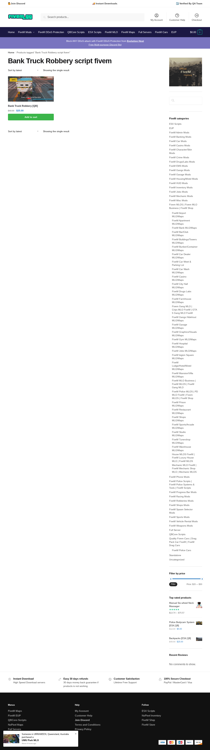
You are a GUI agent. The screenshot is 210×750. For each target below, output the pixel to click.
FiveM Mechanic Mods (181, 196)
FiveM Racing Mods (179, 496)
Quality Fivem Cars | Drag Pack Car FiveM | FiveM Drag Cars (182, 542)
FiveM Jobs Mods (178, 191)
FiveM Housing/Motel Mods (183, 178)
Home (11, 52)
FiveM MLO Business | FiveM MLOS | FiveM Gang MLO (184, 384)
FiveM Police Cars (181, 550)
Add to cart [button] (31, 117)
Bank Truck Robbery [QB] (23, 105)
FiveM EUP (14, 715)
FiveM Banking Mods (180, 136)
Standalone (175, 555)
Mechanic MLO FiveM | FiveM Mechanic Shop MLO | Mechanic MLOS (184, 468)
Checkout (197, 20)
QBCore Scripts (177, 534)
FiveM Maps (15, 710)
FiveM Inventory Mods (181, 187)
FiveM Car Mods (178, 141)
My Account (157, 20)
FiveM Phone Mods (179, 477)
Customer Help (177, 20)
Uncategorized (176, 559)
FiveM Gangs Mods (179, 170)
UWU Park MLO (30, 740)
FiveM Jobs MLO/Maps (184, 351)
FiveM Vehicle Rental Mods (183, 521)
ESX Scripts (175, 124)
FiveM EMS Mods (178, 166)
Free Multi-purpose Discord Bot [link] (105, 44)
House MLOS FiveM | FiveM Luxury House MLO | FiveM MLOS (183, 457)
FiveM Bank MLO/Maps (184, 227)
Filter (173, 584)
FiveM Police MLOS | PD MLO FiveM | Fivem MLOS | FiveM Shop (185, 395)
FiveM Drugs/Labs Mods (182, 161)
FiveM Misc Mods (178, 200)
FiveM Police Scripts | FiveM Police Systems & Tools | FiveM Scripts (181, 484)
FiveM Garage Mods (180, 174)
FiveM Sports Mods (179, 517)
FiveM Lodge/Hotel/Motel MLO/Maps (181, 366)
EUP (171, 128)
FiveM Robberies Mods (181, 500)
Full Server (175, 530)
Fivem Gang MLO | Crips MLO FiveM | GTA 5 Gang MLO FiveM (184, 309)
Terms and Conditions (87, 724)
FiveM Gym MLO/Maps (184, 339)
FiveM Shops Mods (179, 505)
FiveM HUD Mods (178, 183)
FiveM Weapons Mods (181, 525)
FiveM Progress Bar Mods (183, 492)
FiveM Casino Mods (179, 145)
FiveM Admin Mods (179, 132)
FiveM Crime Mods (179, 157)
